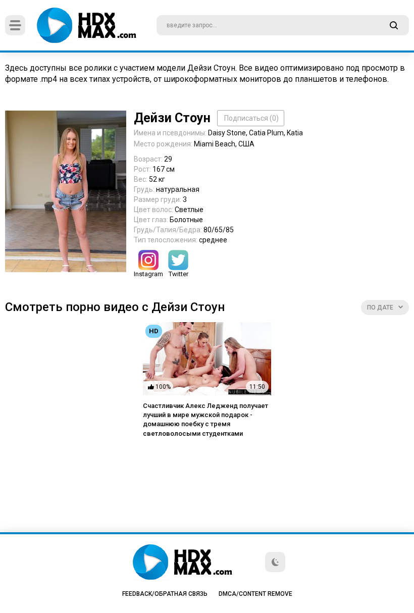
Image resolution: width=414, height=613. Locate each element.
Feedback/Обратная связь (165, 593)
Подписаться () (251, 118)
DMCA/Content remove (255, 593)
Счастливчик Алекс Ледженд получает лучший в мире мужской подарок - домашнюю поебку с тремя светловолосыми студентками (205, 419)
